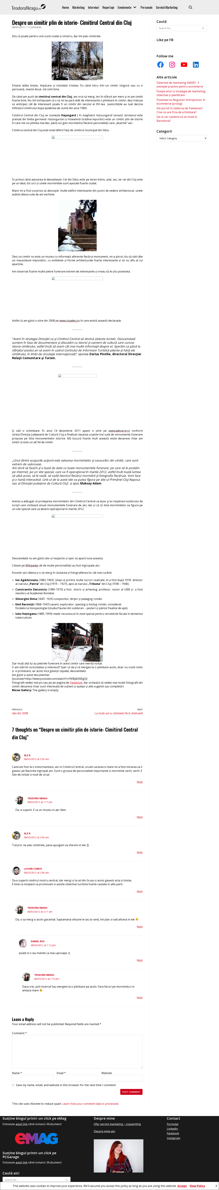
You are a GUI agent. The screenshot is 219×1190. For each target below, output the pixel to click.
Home (65, 7)
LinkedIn (172, 1129)
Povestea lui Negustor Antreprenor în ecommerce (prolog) (181, 101)
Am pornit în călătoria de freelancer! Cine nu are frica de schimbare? (179, 110)
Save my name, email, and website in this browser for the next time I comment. (66, 1085)
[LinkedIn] (196, 64)
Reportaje (108, 7)
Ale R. (27, 755)
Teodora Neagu (37, 798)
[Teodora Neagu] (29, 7)
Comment (19, 1033)
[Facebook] (160, 64)
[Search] (190, 7)
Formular (173, 1124)
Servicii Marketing (167, 7)
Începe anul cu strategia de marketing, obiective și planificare (181, 93)
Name (17, 1073)
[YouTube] (184, 64)
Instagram (173, 1138)
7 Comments (34, 27)
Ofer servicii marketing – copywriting (117, 1124)
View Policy (197, 1186)
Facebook (76, 682)
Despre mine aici (104, 1131)
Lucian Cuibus (33, 868)
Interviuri (93, 7)
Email (61, 1073)
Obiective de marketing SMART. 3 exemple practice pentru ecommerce (180, 84)
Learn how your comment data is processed (90, 1104)
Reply (140, 781)
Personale (146, 7)
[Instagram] (172, 64)
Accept (182, 1186)
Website (106, 1073)
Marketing (78, 7)
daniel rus (37, 941)
